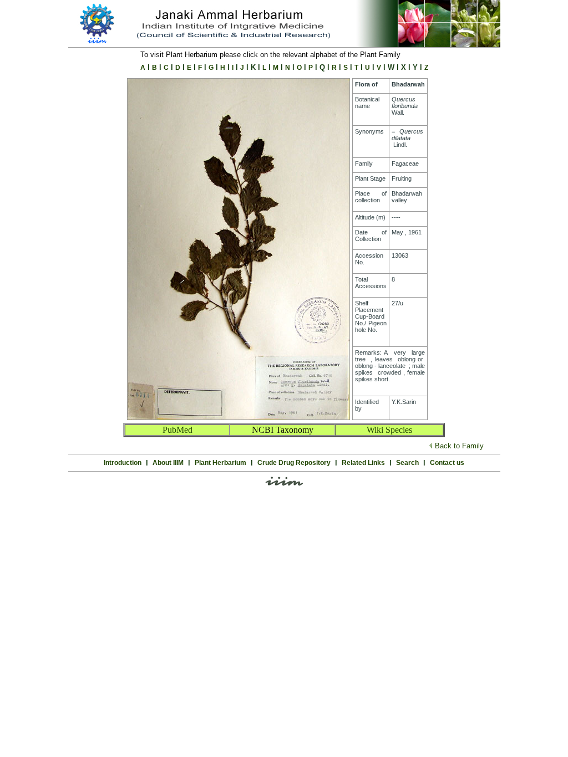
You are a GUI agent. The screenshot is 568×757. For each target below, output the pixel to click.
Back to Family (459, 446)
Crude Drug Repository (294, 463)
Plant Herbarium (220, 463)
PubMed (177, 429)
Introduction (122, 463)
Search (407, 463)
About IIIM (168, 463)
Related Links (363, 463)
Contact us (447, 463)
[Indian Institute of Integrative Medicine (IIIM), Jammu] (284, 484)
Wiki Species (389, 429)
